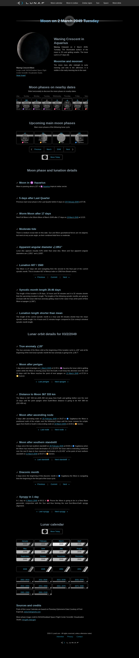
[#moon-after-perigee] (17, 364)
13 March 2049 (72, 373)
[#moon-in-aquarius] (17, 182)
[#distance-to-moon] (17, 394)
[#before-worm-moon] (17, 213)
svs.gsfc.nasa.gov (29, 620)
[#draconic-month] (17, 472)
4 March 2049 (31, 501)
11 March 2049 (31, 454)
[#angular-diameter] (17, 247)
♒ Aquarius (45, 186)
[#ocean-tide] (17, 228)
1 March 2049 (45, 368)
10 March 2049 (60, 424)
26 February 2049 (56, 446)
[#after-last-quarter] (17, 198)
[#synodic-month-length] (17, 289)
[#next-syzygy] (17, 496)
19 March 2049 (72, 217)
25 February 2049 (72, 202)
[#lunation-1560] (17, 265)
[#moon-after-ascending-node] (17, 414)
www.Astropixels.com (32, 612)
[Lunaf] (31, 3)
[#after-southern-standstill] (17, 442)
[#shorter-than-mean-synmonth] (17, 313)
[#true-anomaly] (17, 346)
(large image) (21, 75)
